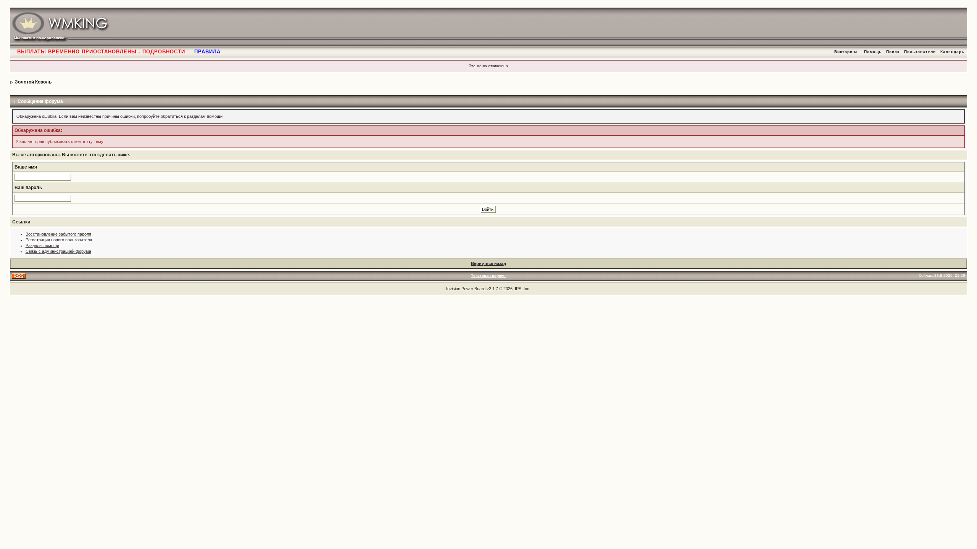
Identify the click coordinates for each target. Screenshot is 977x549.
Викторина (846, 52)
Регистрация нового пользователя (59, 240)
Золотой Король (33, 82)
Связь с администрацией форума (58, 251)
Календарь (952, 52)
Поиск (893, 52)
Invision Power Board (465, 288)
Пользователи (920, 52)
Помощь (873, 52)
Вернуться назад (488, 263)
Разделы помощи (42, 245)
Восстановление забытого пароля (58, 234)
